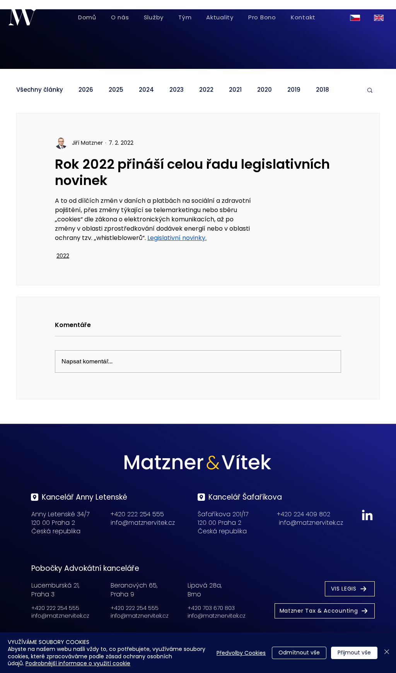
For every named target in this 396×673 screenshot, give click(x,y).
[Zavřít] (386, 653)
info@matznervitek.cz (143, 522)
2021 (235, 89)
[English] (380, 17)
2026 (86, 89)
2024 (146, 89)
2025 (116, 89)
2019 (293, 89)
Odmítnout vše (299, 652)
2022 (206, 89)
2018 (322, 89)
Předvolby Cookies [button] (241, 653)
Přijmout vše (354, 652)
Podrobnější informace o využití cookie (78, 663)
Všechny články (39, 89)
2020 (264, 89)
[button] (370, 90)
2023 (176, 89)
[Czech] (356, 17)
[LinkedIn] (367, 514)
